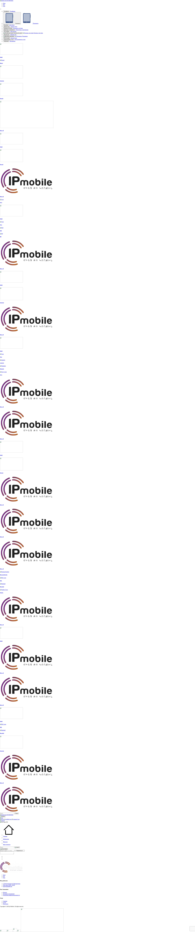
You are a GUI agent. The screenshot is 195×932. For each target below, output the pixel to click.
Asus (1, 224)
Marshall (2, 586)
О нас (4, 902)
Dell (1, 230)
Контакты (5, 904)
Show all (2, 130)
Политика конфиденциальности (11, 895)
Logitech (2, 363)
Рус (4, 4)
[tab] (6, 11)
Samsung (2, 80)
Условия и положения (8, 893)
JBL (1, 580)
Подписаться (20, 850)
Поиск (16, 813)
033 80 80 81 (10, 0)
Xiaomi (1, 98)
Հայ (4, 3)
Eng (4, 6)
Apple (1, 57)
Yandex (1, 592)
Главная (5, 901)
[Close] (4, 849)
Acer (1, 202)
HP (0, 236)
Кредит (5, 892)
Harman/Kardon (3, 574)
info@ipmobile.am (7, 886)
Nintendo (2, 368)
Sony (1, 374)
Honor (1, 63)
